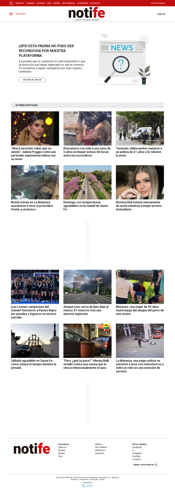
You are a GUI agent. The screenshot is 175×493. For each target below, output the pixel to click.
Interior (41, 3)
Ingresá (161, 13)
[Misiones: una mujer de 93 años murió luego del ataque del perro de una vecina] (140, 287)
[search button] (11, 3)
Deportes (95, 3)
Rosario (31, 3)
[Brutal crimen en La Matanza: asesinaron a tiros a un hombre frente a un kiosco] (35, 182)
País (49, 3)
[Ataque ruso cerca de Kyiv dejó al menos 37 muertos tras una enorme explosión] (87, 287)
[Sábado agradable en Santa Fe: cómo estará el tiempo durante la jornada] (35, 341)
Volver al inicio (32, 80)
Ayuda (102, 479)
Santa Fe (20, 3)
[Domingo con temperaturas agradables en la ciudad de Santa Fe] (87, 182)
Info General (68, 3)
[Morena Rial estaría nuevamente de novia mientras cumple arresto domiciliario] (140, 182)
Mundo (57, 3)
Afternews (82, 3)
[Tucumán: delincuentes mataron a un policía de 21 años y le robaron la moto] (140, 128)
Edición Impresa (158, 3)
